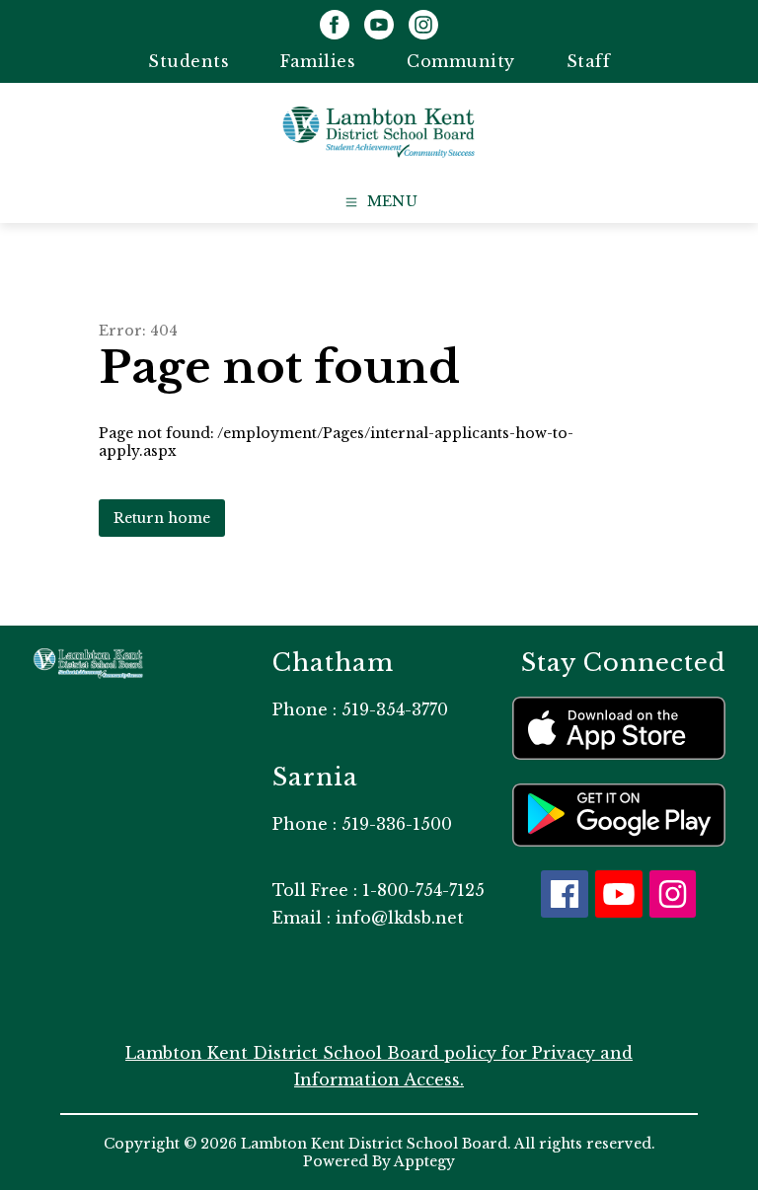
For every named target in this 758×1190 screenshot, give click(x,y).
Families (317, 61)
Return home (162, 518)
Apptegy (424, 1161)
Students (188, 61)
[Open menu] (379, 202)
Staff (589, 61)
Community (461, 61)
